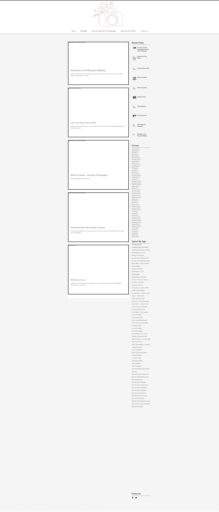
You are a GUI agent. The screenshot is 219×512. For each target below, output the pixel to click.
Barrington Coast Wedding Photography (141, 261)
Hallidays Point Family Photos (139, 336)
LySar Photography (136, 366)
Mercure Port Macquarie (138, 398)
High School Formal (137, 342)
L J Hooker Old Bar (136, 358)
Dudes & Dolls (140, 296)
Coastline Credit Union (137, 285)
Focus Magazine (144, 312)
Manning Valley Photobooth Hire (140, 385)
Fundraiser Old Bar (136, 325)
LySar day (134, 371)
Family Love (135, 301)
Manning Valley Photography (139, 390)
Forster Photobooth (137, 315)
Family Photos (135, 304)
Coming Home (135, 288)
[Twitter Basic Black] (136, 498)
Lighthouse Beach (136, 363)
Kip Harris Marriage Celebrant (139, 352)
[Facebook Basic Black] (133, 498)
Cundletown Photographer (138, 290)
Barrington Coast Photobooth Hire (140, 258)
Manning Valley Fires (137, 379)
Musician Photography (137, 406)
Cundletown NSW (144, 288)
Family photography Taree (138, 309)
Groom (146, 334)
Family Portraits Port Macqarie (139, 307)
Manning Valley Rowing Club (139, 393)
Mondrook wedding (145, 404)
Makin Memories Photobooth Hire (140, 374)
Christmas (134, 282)
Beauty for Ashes (144, 263)
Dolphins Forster (145, 293)
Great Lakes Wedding (137, 331)
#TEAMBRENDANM (136, 244)
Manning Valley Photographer (139, 387)
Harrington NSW (146, 339)
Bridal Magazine (136, 271)
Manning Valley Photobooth (139, 382)
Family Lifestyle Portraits (138, 298)
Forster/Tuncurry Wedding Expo (140, 323)
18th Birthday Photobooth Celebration (141, 250)
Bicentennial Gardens (137, 269)
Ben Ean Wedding (136, 266)
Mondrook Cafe (135, 404)
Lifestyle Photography (137, 361)
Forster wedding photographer (139, 320)
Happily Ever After (136, 339)
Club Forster (141, 282)
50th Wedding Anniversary (138, 253)
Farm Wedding (135, 312)
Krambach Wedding (137, 355)
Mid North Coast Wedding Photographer (141, 401)
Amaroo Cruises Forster (138, 255)
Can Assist (134, 280)
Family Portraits (144, 304)
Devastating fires (136, 293)
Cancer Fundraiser (143, 280)
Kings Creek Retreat (137, 350)
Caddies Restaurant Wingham (139, 277)
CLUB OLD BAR (135, 274)
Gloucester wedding (137, 328)
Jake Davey (147, 344)
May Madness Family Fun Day (139, 396)
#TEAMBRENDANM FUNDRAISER (140, 247)
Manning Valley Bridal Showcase (140, 377)
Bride (142, 271)
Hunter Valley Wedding (137, 344)
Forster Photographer (137, 317)
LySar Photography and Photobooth (141, 369)
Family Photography (144, 301)
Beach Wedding (135, 263)
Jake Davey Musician (137, 347)
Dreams (134, 296)
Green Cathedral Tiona (137, 334)
